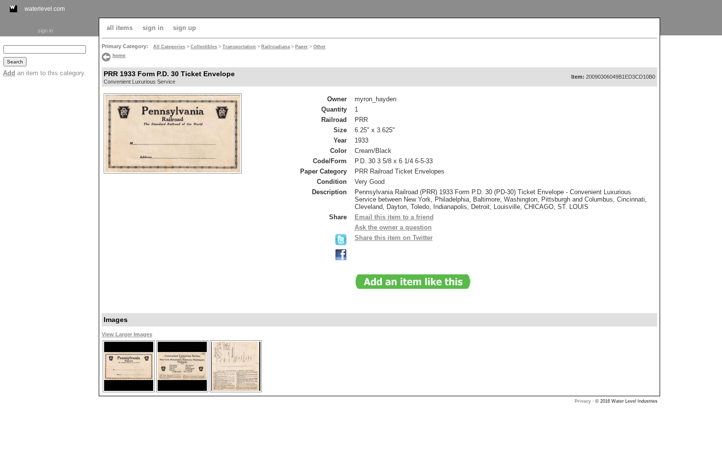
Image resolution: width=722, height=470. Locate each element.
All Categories (169, 46)
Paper (301, 46)
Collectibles (204, 46)
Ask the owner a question (393, 227)
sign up (184, 27)
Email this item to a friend (394, 217)
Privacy (583, 401)
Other (319, 46)
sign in (45, 30)
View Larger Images (127, 334)
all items (120, 27)
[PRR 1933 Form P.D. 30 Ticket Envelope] (128, 391)
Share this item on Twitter (394, 237)
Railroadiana (275, 46)
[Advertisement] (691, 185)
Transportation (239, 46)
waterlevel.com (45, 8)
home (119, 55)
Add (9, 73)
